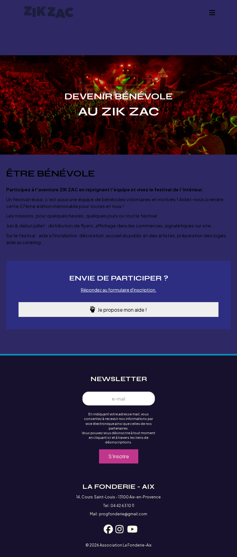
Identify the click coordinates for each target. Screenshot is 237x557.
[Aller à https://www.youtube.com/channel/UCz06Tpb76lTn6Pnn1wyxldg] (130, 530)
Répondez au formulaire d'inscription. (118, 290)
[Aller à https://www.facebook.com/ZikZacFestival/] (107, 530)
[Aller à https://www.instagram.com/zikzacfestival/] (118, 530)
